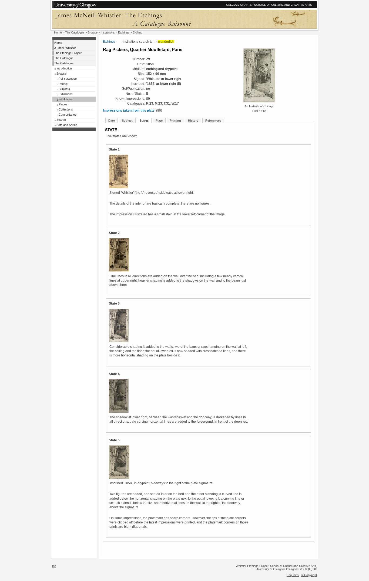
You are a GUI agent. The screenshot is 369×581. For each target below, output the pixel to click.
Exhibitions (66, 94)
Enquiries (293, 575)
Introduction (64, 68)
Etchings (123, 32)
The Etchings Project (68, 53)
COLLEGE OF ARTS (239, 4)
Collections (66, 109)
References (213, 120)
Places (63, 104)
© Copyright (309, 575)
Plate (159, 120)
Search (61, 119)
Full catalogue (68, 78)
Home (58, 32)
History (193, 120)
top (54, 565)
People (63, 83)
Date (111, 120)
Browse (93, 32)
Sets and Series (66, 124)
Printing (175, 120)
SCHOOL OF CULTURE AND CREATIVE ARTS (283, 4)
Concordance (67, 114)
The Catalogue (74, 32)
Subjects (64, 89)
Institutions (108, 32)
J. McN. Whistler (65, 47)
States (144, 120)
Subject (127, 120)
